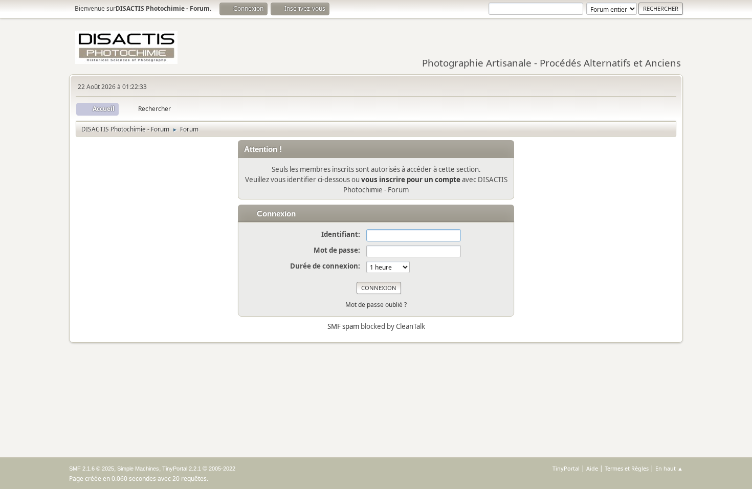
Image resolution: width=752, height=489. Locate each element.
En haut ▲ (669, 468)
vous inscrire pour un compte (410, 179)
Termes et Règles (627, 468)
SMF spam (343, 326)
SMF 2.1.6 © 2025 (91, 468)
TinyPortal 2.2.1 (181, 468)
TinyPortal (566, 468)
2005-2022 (222, 468)
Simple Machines (138, 468)
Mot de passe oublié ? (376, 304)
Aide (592, 468)
